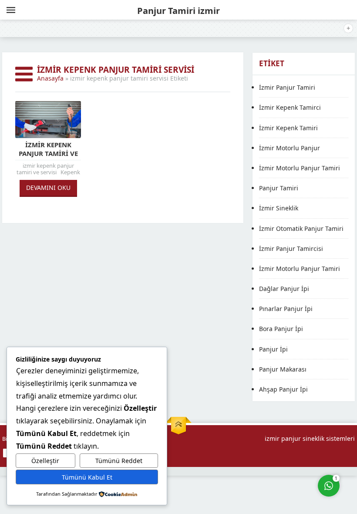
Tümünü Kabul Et (87, 477)
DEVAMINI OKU (48, 187)
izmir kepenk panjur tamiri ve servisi (48, 153)
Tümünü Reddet (118, 461)
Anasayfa (50, 78)
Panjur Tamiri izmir (178, 11)
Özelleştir (45, 461)
